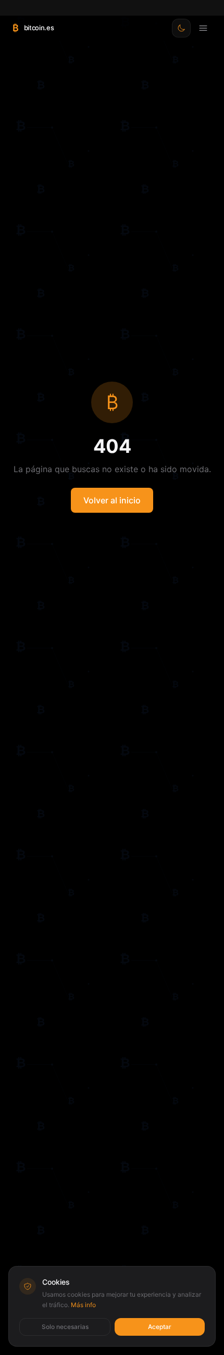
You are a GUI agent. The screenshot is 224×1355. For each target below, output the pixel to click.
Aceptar (159, 1327)
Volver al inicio (112, 500)
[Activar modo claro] (181, 28)
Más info (83, 1305)
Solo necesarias (65, 1327)
